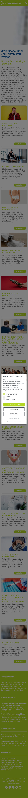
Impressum (10, 421)
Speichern (14, 414)
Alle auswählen (14, 404)
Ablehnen (14, 409)
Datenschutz (18, 421)
